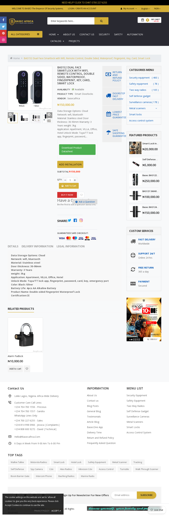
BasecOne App (95, 427)
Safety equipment (138, 83)
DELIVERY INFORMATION (37, 246)
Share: (62, 221)
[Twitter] (3, 26)
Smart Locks (133, 427)
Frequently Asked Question (101, 443)
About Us (92, 395)
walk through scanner (146, 469)
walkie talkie (17, 462)
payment (144, 281)
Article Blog (93, 421)
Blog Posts (93, 406)
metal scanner (119, 462)
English (144, 8)
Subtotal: (63, 171)
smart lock (59, 462)
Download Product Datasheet (72, 149)
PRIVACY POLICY (41, 510)
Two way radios (137, 89)
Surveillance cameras (140, 102)
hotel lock (76, 462)
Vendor (61, 98)
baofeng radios (66, 476)
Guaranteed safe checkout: (72, 233)
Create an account (86, 8)
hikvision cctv (85, 469)
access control (106, 469)
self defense (17, 469)
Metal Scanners (135, 421)
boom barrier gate (20, 476)
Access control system (141, 120)
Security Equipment (137, 395)
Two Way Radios (136, 406)
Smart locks (135, 114)
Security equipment (139, 77)
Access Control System (139, 432)
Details (13, 246)
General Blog (94, 411)
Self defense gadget (140, 96)
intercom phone (44, 476)
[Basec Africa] (124, 508)
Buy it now (67, 194)
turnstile (124, 469)
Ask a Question (86, 201)
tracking (138, 462)
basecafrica (74, 98)
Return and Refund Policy (100, 437)
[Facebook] (3, 20)
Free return (146, 267)
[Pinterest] (3, 33)
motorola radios (39, 462)
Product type (65, 93)
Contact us (93, 400)
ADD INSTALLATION (70, 164)
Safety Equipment (136, 400)
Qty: (59, 179)
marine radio (87, 476)
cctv (51, 469)
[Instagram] (3, 39)
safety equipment (97, 462)
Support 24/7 (146, 253)
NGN (157, 8)
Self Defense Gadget (138, 411)
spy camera (37, 469)
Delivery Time (94, 432)
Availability (63, 89)
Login (71, 8)
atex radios (66, 469)
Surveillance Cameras (138, 416)
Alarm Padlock (15, 356)
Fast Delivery (146, 239)
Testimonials (94, 416)
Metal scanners (137, 108)
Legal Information (71, 246)
